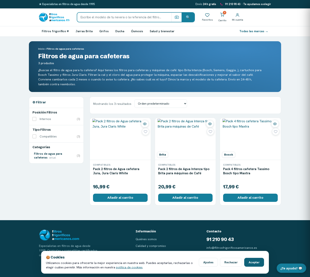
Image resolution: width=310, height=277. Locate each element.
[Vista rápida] (145, 124)
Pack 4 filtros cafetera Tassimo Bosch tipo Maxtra (246, 171)
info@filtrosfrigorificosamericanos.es (231, 248)
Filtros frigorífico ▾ (55, 31)
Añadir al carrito (120, 198)
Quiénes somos (146, 239)
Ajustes (208, 262)
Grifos (104, 31)
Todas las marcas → (253, 31)
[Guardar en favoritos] (145, 131)
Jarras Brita (84, 31)
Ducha (119, 31)
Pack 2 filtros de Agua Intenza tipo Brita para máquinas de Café (183, 171)
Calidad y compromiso (151, 246)
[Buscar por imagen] (176, 17)
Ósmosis (137, 31)
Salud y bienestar (162, 31)
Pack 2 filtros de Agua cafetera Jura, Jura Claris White (116, 171)
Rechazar (231, 262)
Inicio (41, 49)
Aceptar (254, 262)
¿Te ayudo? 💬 (291, 268)
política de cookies (129, 267)
